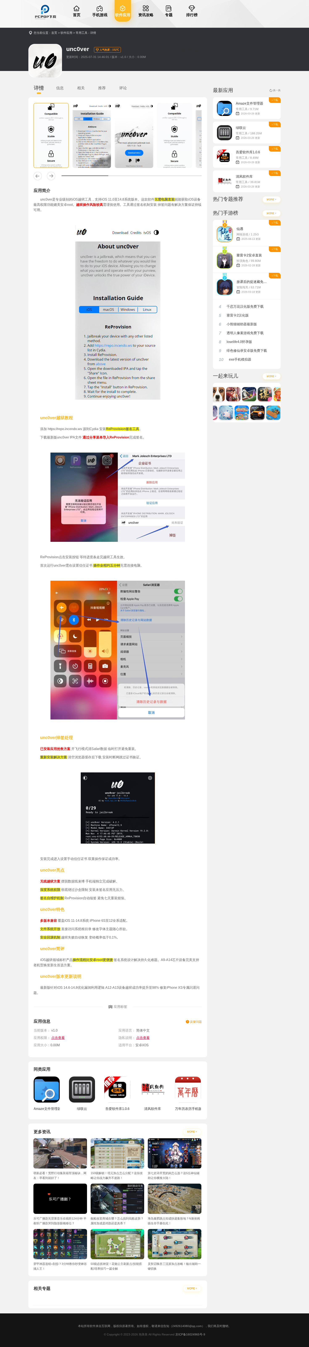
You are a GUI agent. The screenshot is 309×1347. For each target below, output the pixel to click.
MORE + (192, 1131)
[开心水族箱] (269, 394)
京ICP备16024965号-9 (190, 1334)
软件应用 (66, 32)
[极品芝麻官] (221, 394)
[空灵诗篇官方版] (214, 413)
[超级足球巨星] (237, 394)
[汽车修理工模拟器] (246, 413)
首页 (54, 32)
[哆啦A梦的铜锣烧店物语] (230, 413)
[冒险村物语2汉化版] (277, 413)
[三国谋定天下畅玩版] (253, 394)
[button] (37, 176)
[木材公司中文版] (261, 413)
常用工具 (81, 32)
